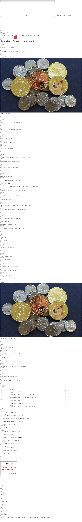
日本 (1, 164)
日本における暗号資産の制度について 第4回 (8, 56)
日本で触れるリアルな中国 (5, 113)
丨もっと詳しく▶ (5, 126)
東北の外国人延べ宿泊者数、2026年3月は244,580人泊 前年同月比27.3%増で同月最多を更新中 (17, 205)
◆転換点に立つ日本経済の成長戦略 (9, 424)
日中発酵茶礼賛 (3, 251)
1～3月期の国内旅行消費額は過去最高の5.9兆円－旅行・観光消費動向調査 (13, 209)
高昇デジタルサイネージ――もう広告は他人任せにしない (10, 353)
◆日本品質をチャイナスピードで (8, 434)
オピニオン (22, 35)
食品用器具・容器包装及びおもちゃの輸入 (7, 347)
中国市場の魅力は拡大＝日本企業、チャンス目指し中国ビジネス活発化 (12, 51)
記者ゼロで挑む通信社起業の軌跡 (6, 176)
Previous (2, 454)
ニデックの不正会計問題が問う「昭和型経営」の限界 (9, 270)
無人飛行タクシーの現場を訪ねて (6, 199)
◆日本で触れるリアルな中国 (8, 427)
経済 (4, 35)
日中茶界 (35, 35)
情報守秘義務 (2, 513)
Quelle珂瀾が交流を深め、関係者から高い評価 (8, 376)
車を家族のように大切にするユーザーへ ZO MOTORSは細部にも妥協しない (14, 366)
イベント (31, 35)
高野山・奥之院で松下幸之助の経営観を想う (8, 148)
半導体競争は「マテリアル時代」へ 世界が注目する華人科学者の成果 (12, 190)
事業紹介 (2, 507)
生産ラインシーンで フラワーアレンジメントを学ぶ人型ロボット (11, 122)
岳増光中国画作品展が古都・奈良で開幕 (7, 47)
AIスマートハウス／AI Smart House (6, 357)
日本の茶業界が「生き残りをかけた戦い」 (7, 247)
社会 (6, 35)
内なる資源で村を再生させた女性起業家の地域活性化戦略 (10, 218)
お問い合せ (7, 32)
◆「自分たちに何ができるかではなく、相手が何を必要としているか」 (15, 415)
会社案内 (2, 505)
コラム (26, 35)
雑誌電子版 (59, 15)
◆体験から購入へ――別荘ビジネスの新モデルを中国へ (12, 437)
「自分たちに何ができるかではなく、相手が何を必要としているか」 (12, 228)
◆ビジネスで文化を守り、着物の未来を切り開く (11, 431)
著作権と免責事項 (3, 514)
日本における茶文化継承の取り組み (6, 256)
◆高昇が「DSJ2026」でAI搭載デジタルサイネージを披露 (13, 421)
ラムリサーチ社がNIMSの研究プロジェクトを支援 (9, 195)
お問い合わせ (64, 15)
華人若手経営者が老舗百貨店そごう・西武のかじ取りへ (10, 180)
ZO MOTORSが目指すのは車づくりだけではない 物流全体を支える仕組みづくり (14, 361)
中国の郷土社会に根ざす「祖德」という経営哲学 (9, 266)
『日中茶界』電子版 (3, 502)
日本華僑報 (69, 15)
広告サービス (2, 508)
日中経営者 (2, 408)
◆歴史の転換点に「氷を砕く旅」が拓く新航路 (11, 412)
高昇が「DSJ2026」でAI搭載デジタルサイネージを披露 (10, 380)
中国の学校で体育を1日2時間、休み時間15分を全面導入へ (10, 161)
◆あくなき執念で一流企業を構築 (8, 447)
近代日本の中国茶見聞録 (4, 243)
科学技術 (9, 35)
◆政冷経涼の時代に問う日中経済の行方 (10, 450)
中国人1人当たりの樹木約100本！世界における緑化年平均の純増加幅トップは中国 (15, 157)
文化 (1, 240)
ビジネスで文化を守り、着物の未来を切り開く (18, 403)
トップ (1, 35)
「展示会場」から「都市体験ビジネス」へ (7, 171)
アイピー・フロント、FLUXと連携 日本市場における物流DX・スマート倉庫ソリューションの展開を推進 (19, 186)
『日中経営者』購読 (3, 510)
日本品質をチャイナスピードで (5, 237)
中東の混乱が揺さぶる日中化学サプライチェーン (9, 167)
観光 (13, 35)
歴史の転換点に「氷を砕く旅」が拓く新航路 (17, 41)
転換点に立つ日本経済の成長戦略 (6, 138)
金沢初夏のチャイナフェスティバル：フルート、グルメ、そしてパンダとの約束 (14, 385)
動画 (28, 35)
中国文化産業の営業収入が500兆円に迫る (7, 142)
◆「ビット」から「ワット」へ (8, 453)
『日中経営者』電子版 (4, 501)
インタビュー (17, 35)
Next (1, 456)
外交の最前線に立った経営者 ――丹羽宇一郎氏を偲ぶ (9, 152)
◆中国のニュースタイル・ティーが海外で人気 (11, 440)
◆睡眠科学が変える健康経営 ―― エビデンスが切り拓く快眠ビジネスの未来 (16, 418)
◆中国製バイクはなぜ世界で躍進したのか (10, 443)
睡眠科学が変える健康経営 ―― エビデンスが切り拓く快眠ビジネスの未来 (13, 232)
